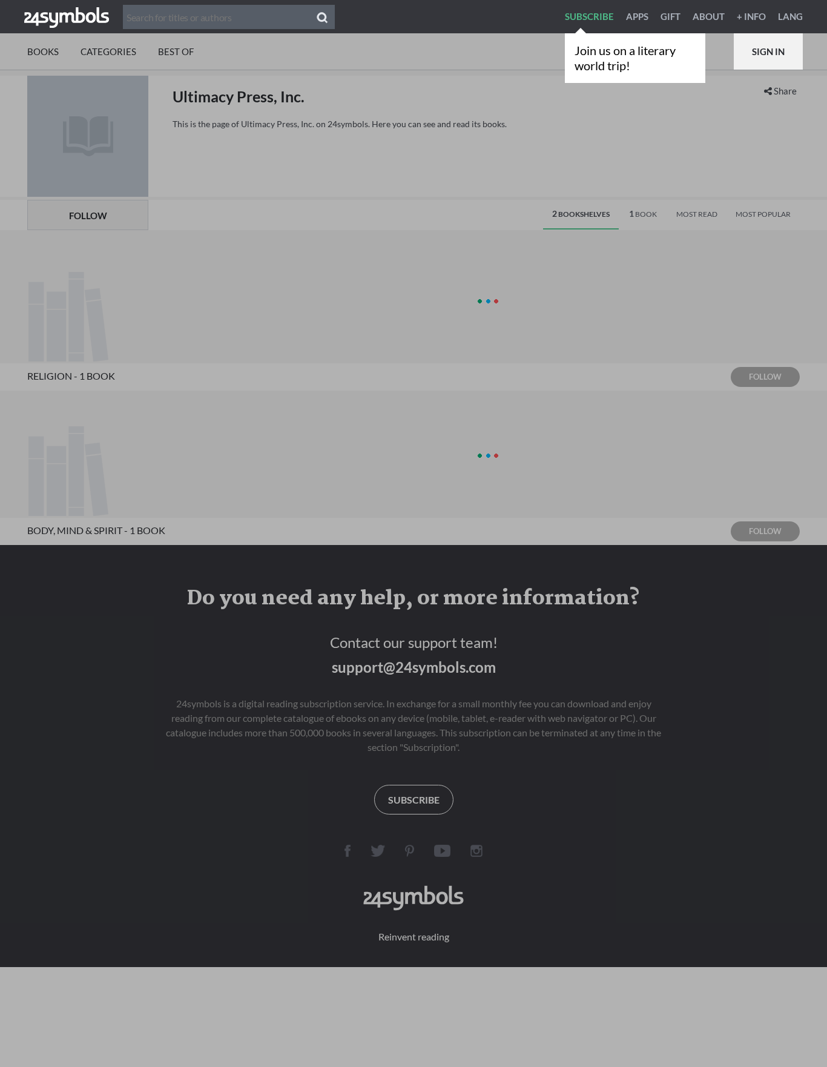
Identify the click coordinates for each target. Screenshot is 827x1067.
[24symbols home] (66, 16)
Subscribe (589, 16)
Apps (637, 16)
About (709, 16)
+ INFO (751, 16)
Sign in (768, 51)
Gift (670, 16)
